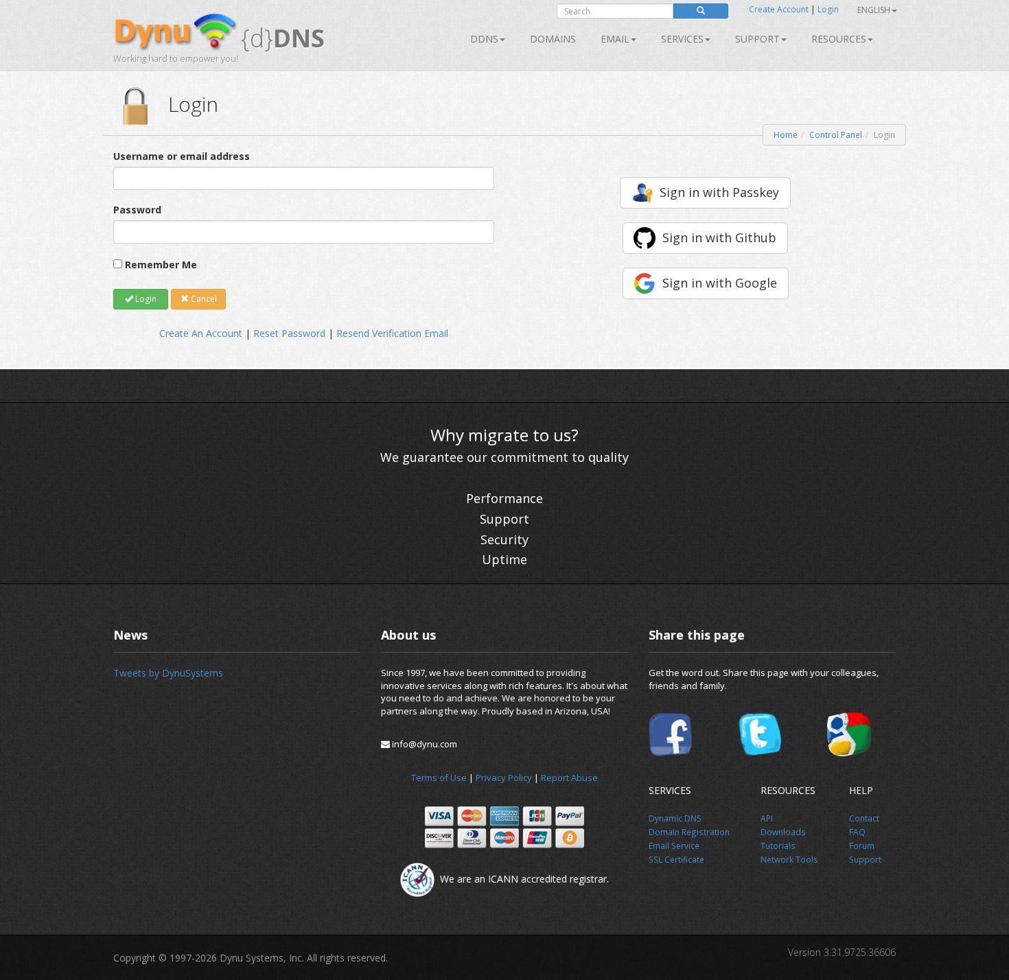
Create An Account (200, 333)
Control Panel (835, 135)
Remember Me (161, 264)
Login (828, 9)
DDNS (484, 38)
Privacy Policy (504, 777)
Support (757, 38)
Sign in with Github (719, 237)
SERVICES (682, 38)
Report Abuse (569, 777)
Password (137, 209)
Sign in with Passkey (719, 192)
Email (615, 38)
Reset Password (289, 333)
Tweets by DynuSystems (168, 672)
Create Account (779, 9)
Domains (553, 38)
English (873, 10)
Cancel (203, 299)
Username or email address (181, 156)
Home (786, 135)
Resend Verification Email (392, 333)
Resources (838, 38)
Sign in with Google (719, 283)
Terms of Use (439, 777)
